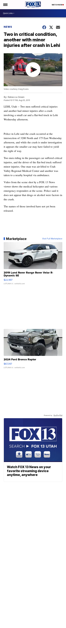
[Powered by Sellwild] (57, 415)
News (8, 26)
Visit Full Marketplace (52, 239)
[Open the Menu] (5, 4)
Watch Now (57, 5)
